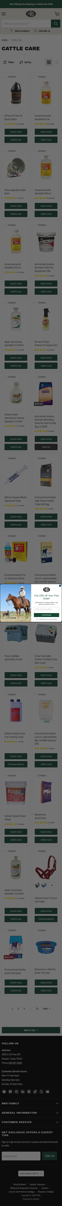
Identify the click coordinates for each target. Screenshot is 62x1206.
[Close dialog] (60, 586)
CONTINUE (46, 615)
